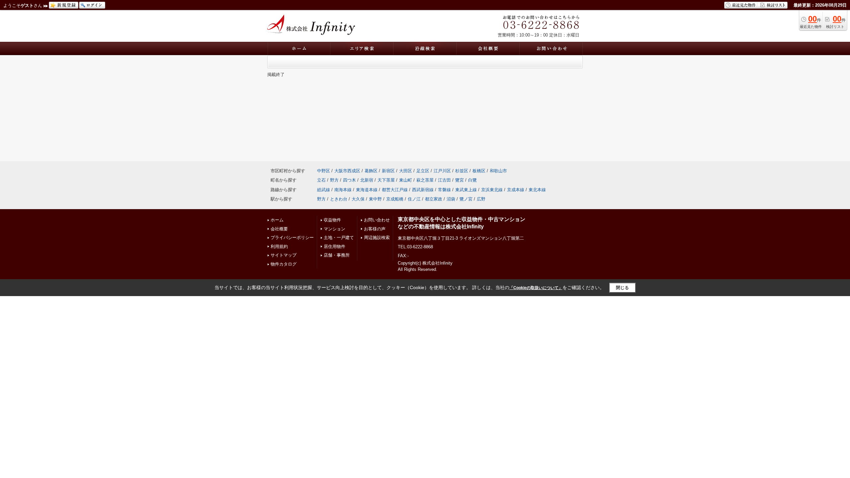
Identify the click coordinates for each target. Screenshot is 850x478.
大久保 (358, 199)
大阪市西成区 (347, 170)
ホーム (277, 219)
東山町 (405, 180)
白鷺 (472, 180)
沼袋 (451, 199)
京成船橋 (394, 199)
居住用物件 (334, 246)
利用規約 (279, 246)
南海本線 (343, 189)
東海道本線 (367, 189)
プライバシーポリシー (292, 237)
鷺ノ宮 (466, 199)
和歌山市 (498, 170)
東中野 (375, 199)
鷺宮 (459, 180)
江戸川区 (442, 170)
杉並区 (461, 170)
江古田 (444, 180)
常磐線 (444, 189)
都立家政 (433, 199)
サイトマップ (284, 255)
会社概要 (279, 228)
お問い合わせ (377, 219)
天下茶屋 (386, 180)
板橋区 (478, 170)
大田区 (405, 170)
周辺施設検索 (377, 237)
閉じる (622, 287)
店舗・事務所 (337, 255)
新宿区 (388, 170)
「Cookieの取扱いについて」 (535, 287)
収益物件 (332, 219)
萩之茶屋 (425, 180)
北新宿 (366, 180)
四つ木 (349, 180)
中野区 (323, 170)
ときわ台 (338, 199)
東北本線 (537, 189)
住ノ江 (414, 199)
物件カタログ (284, 264)
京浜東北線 (492, 189)
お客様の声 (374, 228)
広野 (481, 199)
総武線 (323, 189)
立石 (321, 180)
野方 (334, 180)
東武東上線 (466, 189)
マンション (334, 228)
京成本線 (515, 189)
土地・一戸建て (339, 237)
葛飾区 (371, 170)
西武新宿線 (423, 189)
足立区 (422, 170)
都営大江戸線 (395, 189)
